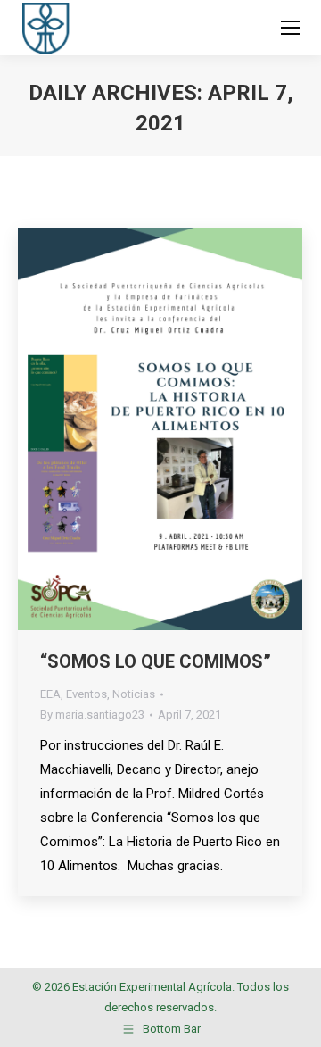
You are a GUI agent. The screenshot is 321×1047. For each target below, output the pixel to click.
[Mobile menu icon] (290, 27)
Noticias (133, 694)
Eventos (86, 694)
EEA (50, 694)
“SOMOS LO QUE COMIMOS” (155, 661)
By (92, 714)
